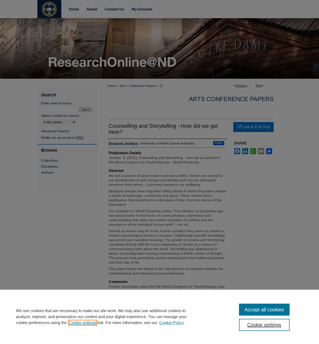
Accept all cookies (264, 309)
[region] (159, 316)
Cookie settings (82, 323)
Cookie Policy (171, 323)
